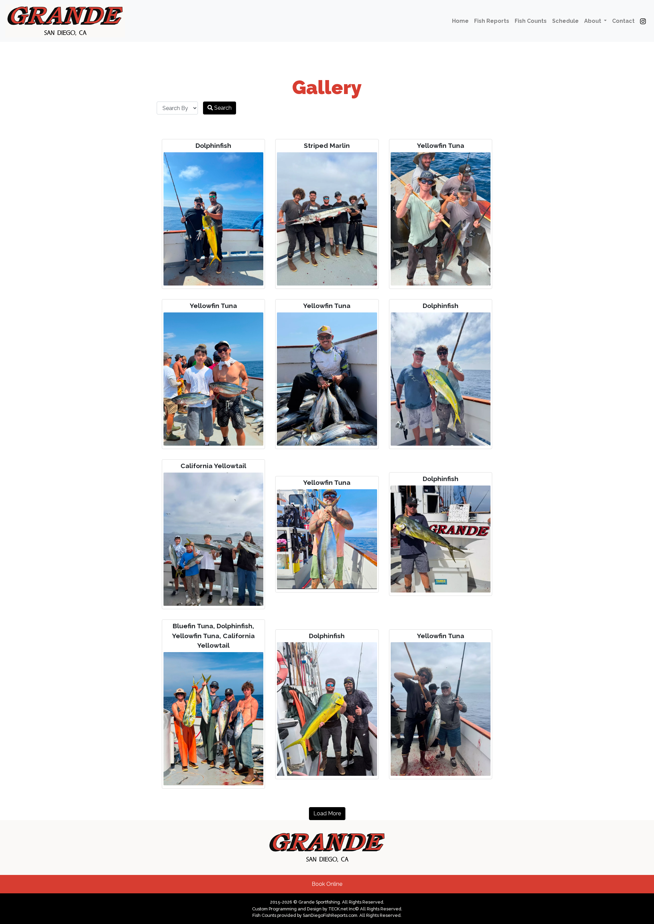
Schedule (565, 21)
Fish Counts (531, 21)
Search (222, 108)
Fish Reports (491, 21)
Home (460, 21)
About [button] (593, 21)
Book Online (327, 884)
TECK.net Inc (341, 908)
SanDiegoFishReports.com (330, 915)
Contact (623, 21)
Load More (327, 813)
